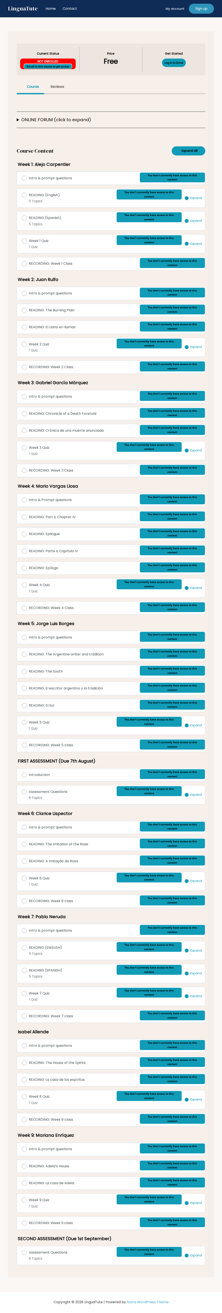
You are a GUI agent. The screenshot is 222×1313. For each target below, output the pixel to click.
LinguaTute (23, 8)
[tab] (30, 86)
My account (175, 8)
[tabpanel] (111, 116)
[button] (201, 9)
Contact (70, 8)
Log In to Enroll (174, 63)
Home (51, 8)
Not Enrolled (48, 61)
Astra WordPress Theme (148, 1302)
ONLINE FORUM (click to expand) (56, 120)
